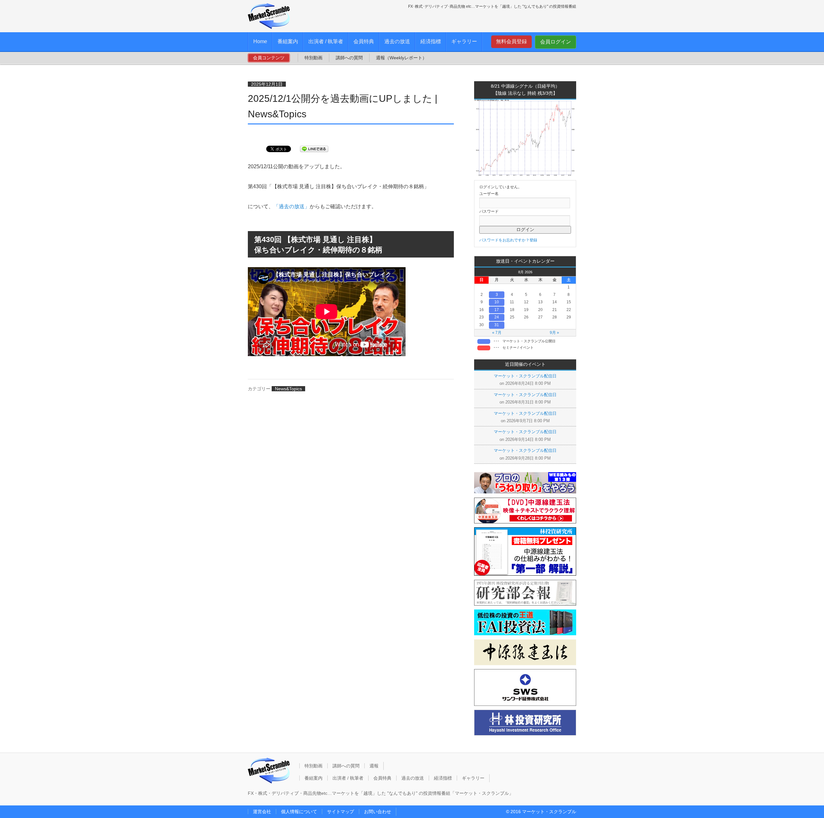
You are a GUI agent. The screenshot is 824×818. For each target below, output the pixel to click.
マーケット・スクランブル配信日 (525, 376)
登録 (533, 240)
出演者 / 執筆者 (325, 41)
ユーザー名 (489, 193)
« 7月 (496, 332)
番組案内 (287, 41)
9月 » (554, 332)
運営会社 (262, 811)
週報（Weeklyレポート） (401, 57)
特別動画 (313, 57)
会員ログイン (555, 41)
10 (496, 302)
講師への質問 (349, 57)
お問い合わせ (377, 811)
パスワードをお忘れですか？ (504, 240)
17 (496, 309)
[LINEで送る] (314, 148)
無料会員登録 (511, 41)
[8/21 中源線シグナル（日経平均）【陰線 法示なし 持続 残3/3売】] (525, 174)
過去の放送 (397, 41)
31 (496, 325)
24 (496, 317)
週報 (374, 765)
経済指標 (430, 41)
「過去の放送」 (292, 206)
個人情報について (299, 811)
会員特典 (363, 41)
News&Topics (288, 388)
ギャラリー (464, 41)
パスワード (489, 211)
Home (260, 41)
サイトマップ (340, 811)
